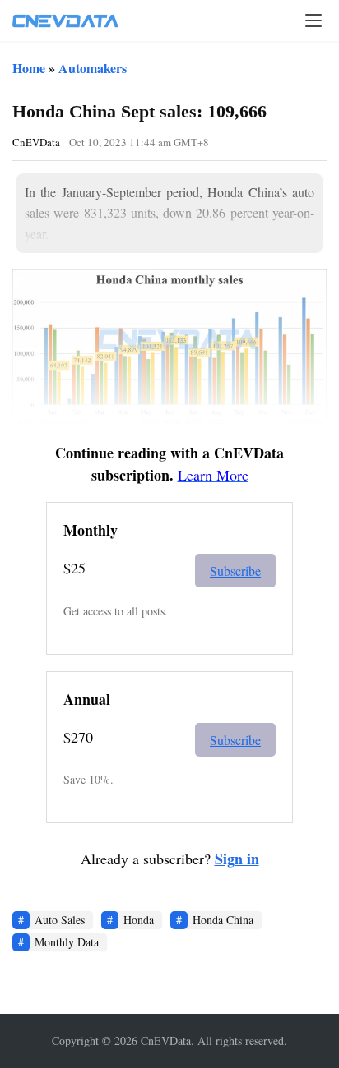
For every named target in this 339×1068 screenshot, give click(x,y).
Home (28, 67)
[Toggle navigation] (313, 20)
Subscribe (235, 570)
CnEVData (36, 142)
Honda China (223, 920)
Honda (138, 920)
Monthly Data (67, 942)
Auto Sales (60, 920)
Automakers (92, 67)
